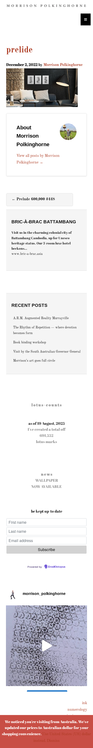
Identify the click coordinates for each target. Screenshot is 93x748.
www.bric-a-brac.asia (27, 254)
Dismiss (53, 741)
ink (84, 703)
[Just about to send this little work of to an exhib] (46, 645)
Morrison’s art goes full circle (34, 360)
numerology (77, 710)
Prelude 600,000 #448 (33, 199)
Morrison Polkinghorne (63, 65)
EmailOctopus (56, 567)
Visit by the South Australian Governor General (47, 351)
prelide (19, 50)
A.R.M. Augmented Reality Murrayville (41, 318)
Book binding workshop (29, 342)
